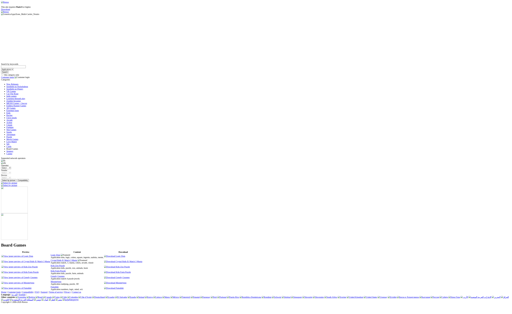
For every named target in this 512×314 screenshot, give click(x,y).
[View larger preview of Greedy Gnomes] (19, 277)
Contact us (76, 292)
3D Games (10, 108)
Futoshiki (55, 287)
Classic (9, 125)
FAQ (37, 292)
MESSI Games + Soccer (16, 103)
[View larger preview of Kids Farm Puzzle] (20, 272)
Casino (9, 154)
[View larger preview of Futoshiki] (16, 288)
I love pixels (11, 118)
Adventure (10, 134)
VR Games (11, 91)
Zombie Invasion (13, 101)
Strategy (9, 151)
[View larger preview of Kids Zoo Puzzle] (19, 267)
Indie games (11, 96)
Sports (9, 132)
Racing (9, 115)
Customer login (7, 77)
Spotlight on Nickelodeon (17, 86)
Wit (7, 144)
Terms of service (56, 292)
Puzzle (9, 137)
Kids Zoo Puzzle (58, 265)
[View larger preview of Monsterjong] (17, 283)
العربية (14, 295)
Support (44, 292)
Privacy (67, 292)
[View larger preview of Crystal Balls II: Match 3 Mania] (25, 261)
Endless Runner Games (16, 106)
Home (3, 292)
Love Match (11, 142)
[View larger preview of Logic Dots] (17, 256)
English (22, 295)
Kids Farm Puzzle (58, 271)
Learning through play (15, 98)
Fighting (9, 127)
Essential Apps (12, 110)
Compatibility (28, 292)
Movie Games (12, 139)
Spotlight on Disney (14, 89)
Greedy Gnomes (58, 276)
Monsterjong (56, 281)
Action (9, 122)
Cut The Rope (12, 94)
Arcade (9, 120)
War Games (11, 130)
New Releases (12, 84)
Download (5, 9)
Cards (8, 146)
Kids (8, 113)
